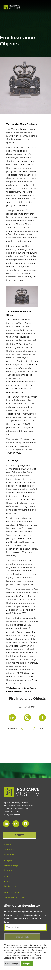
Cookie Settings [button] (11, 963)
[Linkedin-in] (6, 823)
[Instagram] (15, 823)
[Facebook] (25, 823)
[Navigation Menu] (43, 6)
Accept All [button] (27, 963)
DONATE (19, 835)
